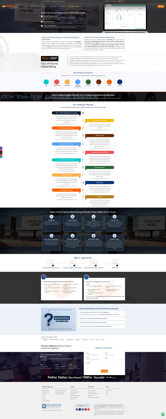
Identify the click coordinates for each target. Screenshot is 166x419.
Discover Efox (34, 6)
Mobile (87, 357)
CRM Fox (43, 395)
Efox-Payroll (44, 393)
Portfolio (51, 410)
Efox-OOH (44, 397)
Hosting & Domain (73, 397)
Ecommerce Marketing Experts (93, 397)
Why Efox (48, 410)
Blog (160, 6)
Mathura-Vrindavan (54, 339)
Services (44, 6)
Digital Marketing (73, 390)
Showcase (62, 6)
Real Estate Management (60, 392)
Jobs (106, 392)
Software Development (74, 392)
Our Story (43, 410)
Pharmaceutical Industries (93, 393)
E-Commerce (52, 6)
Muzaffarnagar (70, 339)
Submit (104, 371)
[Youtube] (1, 155)
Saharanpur (77, 339)
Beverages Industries (92, 392)
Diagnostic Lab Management (60, 390)
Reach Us (60, 410)
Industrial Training (73, 6)
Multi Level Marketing (46, 400)
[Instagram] (1, 150)
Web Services (72, 393)
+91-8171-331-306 (72, 366)
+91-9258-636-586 (44, 366)
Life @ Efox (107, 1)
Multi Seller (90, 395)
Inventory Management (59, 393)
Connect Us (83, 405)
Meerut (91, 339)
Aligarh (62, 339)
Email (106, 353)
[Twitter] (1, 152)
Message (88, 362)
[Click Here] (57, 406)
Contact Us (121, 1)
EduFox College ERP (45, 392)
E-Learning (44, 399)
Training (107, 393)
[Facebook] (1, 148)
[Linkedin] (1, 157)
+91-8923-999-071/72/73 (59, 366)
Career (114, 1)
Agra (97, 339)
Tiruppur (102, 339)
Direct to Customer (91, 390)
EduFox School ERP (45, 390)
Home (25, 6)
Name (87, 353)
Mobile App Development (75, 395)
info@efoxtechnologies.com (46, 368)
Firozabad (85, 339)
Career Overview (109, 390)
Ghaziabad (45, 339)
